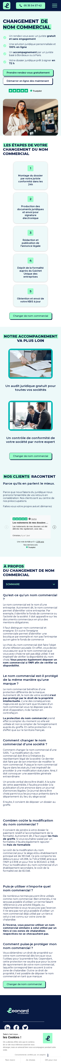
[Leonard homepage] (6, 5)
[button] (54, 584)
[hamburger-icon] (54, 5)
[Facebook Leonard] (16, 1028)
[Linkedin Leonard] (7, 1028)
